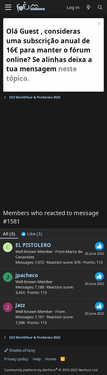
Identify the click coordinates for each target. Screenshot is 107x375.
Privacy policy (16, 359)
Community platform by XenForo (51, 370)
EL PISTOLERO (33, 245)
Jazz (20, 305)
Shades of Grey (21, 350)
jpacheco (26, 275)
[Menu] (8, 7)
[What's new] (88, 7)
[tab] (31, 234)
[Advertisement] (53, 155)
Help (37, 359)
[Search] (100, 7)
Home (50, 359)
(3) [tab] (9, 234)
